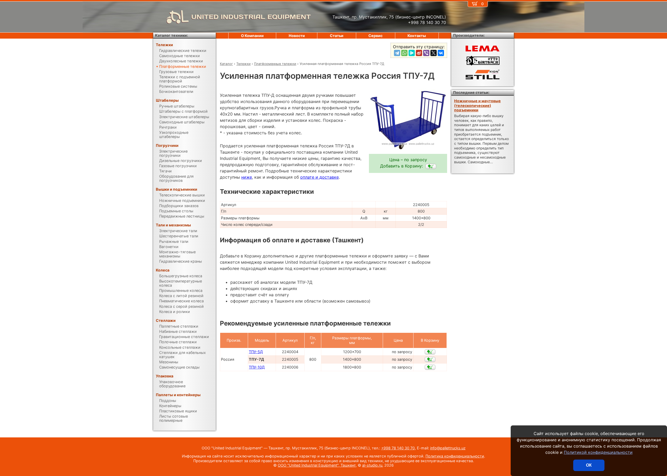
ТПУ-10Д (257, 367)
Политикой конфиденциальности (598, 452)
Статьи (336, 35)
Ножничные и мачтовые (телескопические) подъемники (477, 105)
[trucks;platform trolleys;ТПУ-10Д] (430, 367)
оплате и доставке (319, 177)
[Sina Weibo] (419, 53)
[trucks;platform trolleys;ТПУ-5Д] (430, 351)
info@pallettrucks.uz (448, 448)
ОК (589, 465)
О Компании (252, 35)
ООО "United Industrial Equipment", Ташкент (317, 465)
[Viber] (426, 53)
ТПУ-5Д (256, 352)
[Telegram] (397, 53)
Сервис (375, 35)
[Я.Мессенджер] (412, 53)
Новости (297, 35)
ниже (246, 177)
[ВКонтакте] (441, 53)
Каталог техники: (171, 35)
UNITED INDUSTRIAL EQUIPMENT (251, 17)
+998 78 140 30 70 (398, 448)
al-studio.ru (372, 465)
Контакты (416, 35)
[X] (433, 53)
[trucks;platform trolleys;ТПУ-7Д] (430, 166)
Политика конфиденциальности (454, 456)
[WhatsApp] (404, 53)
